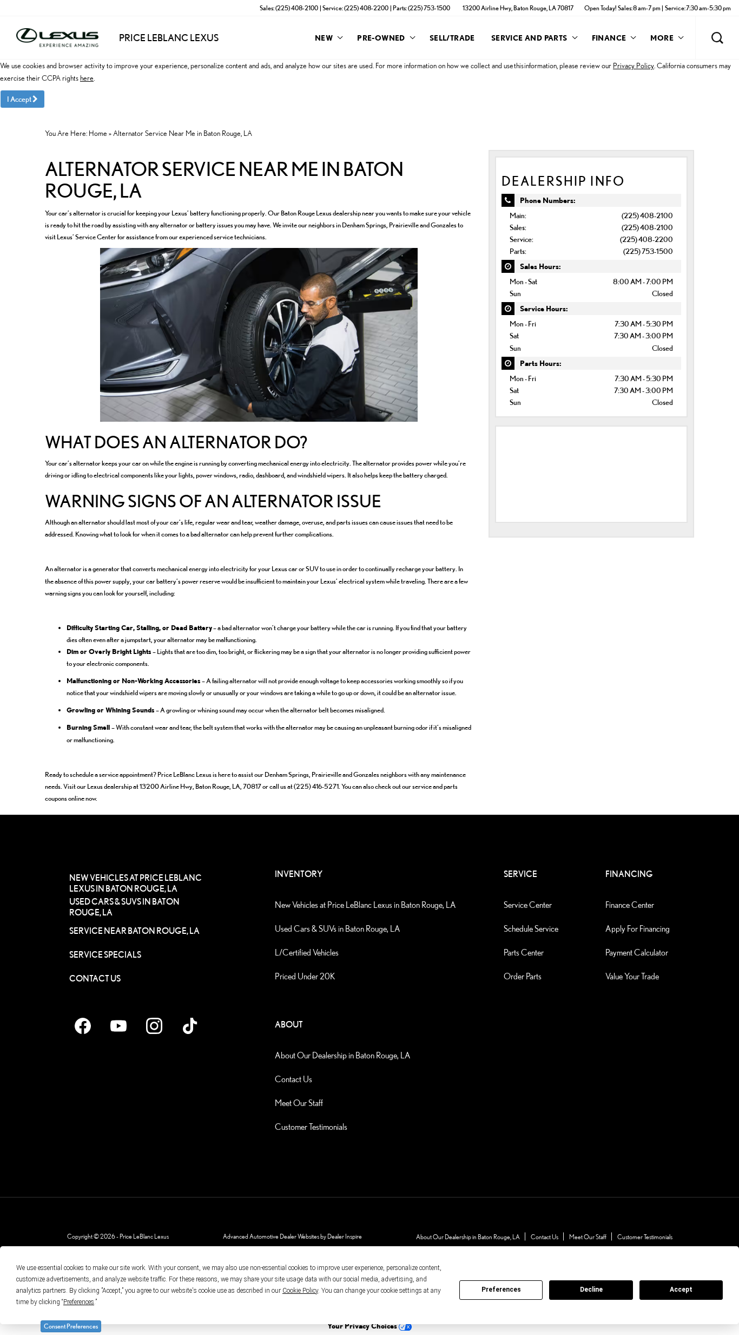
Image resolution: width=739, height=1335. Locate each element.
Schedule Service (531, 929)
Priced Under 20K (305, 976)
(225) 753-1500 (648, 251)
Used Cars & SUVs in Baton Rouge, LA (124, 907)
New (324, 37)
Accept (681, 1289)
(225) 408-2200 (646, 239)
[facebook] (82, 1025)
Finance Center (629, 905)
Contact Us (95, 978)
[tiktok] (189, 1025)
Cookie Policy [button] (300, 1290)
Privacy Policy (633, 65)
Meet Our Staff (299, 1103)
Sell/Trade (452, 37)
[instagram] (154, 1025)
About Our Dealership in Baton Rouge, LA (343, 1055)
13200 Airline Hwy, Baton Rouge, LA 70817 (518, 8)
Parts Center (524, 952)
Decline (591, 1289)
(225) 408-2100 (647, 215)
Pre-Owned (381, 37)
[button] (717, 38)
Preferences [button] (78, 1302)
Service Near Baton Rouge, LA (134, 931)
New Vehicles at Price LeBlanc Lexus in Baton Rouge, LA (135, 883)
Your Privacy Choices (363, 1325)
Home (98, 133)
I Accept (19, 98)
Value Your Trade (632, 976)
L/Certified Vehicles (307, 952)
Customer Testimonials (311, 1127)
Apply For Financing (637, 929)
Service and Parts (529, 37)
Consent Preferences (71, 1326)
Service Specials (105, 955)
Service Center (528, 905)
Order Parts (523, 976)
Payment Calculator (636, 952)
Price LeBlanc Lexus (144, 1236)
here (87, 78)
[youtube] (118, 1025)
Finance (609, 37)
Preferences (501, 1289)
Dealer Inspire (344, 1236)
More (662, 39)
